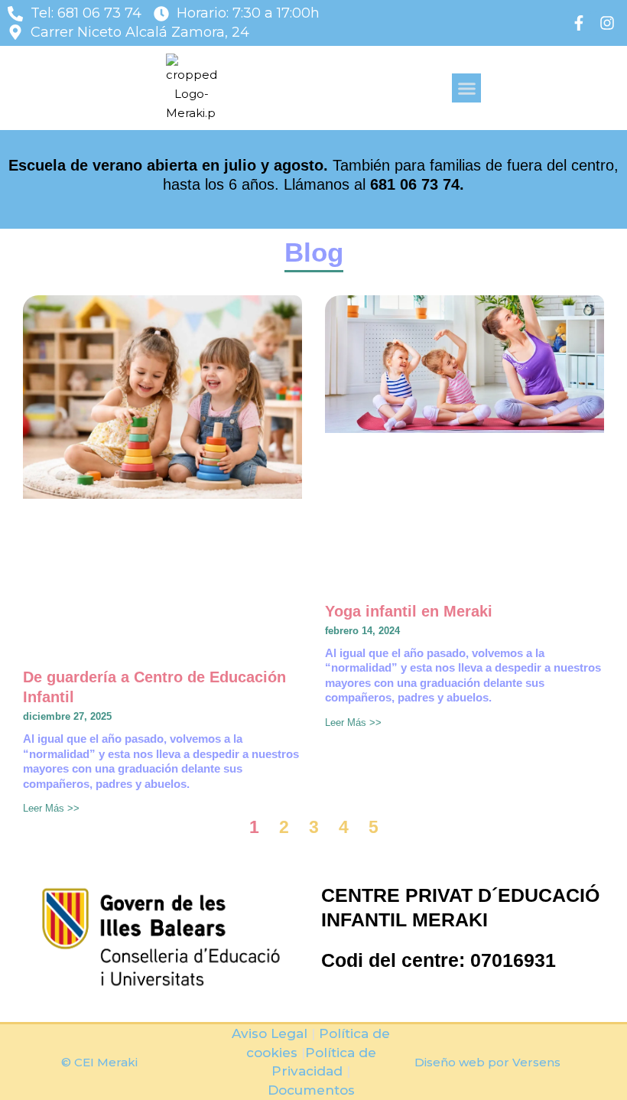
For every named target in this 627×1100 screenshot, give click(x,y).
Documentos (311, 1090)
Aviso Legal (269, 1033)
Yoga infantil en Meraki (408, 611)
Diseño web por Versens (487, 1062)
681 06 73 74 (415, 184)
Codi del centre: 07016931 (438, 960)
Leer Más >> (51, 808)
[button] (466, 88)
